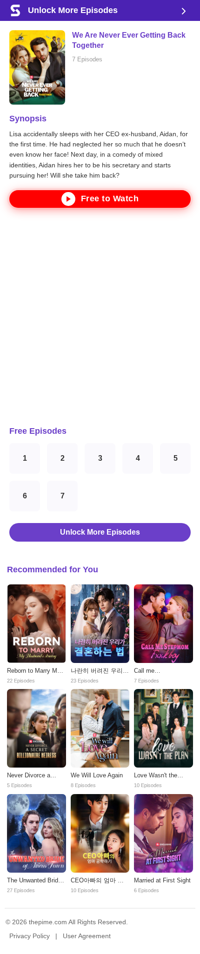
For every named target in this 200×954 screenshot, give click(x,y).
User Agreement (87, 936)
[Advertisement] (100, 317)
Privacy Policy (29, 936)
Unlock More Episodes (100, 532)
